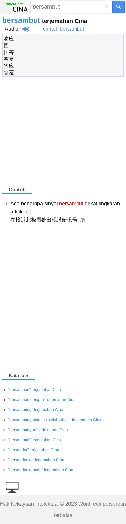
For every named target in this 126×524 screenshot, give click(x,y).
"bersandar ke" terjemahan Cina (36, 460)
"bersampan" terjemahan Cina (34, 440)
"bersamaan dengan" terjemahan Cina (42, 400)
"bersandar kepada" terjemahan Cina (40, 470)
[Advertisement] (63, 134)
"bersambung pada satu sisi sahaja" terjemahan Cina (54, 420)
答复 (9, 59)
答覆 (9, 72)
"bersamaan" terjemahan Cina (34, 390)
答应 (9, 66)
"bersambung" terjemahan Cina (35, 410)
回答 (9, 52)
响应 (9, 38)
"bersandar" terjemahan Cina (33, 450)
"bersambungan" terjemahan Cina (38, 430)
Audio (11, 29)
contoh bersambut (63, 29)
